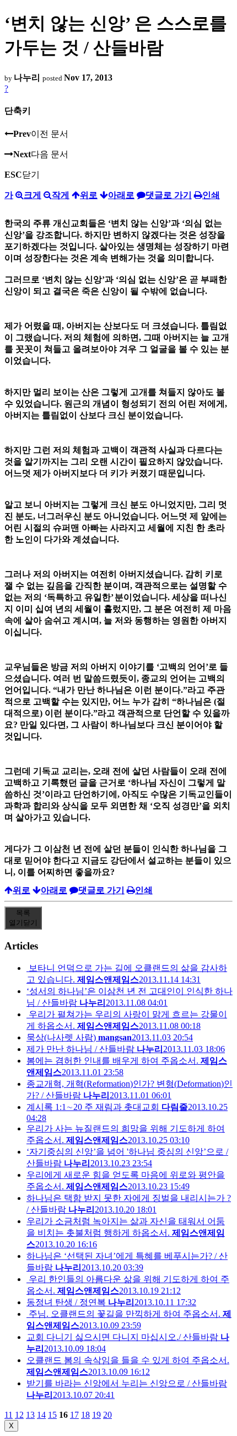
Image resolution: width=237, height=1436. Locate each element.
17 (74, 1414)
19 (96, 1414)
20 (107, 1414)
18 (85, 1414)
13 (30, 1414)
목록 (23, 918)
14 (41, 1414)
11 (8, 1414)
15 (52, 1414)
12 (19, 1414)
